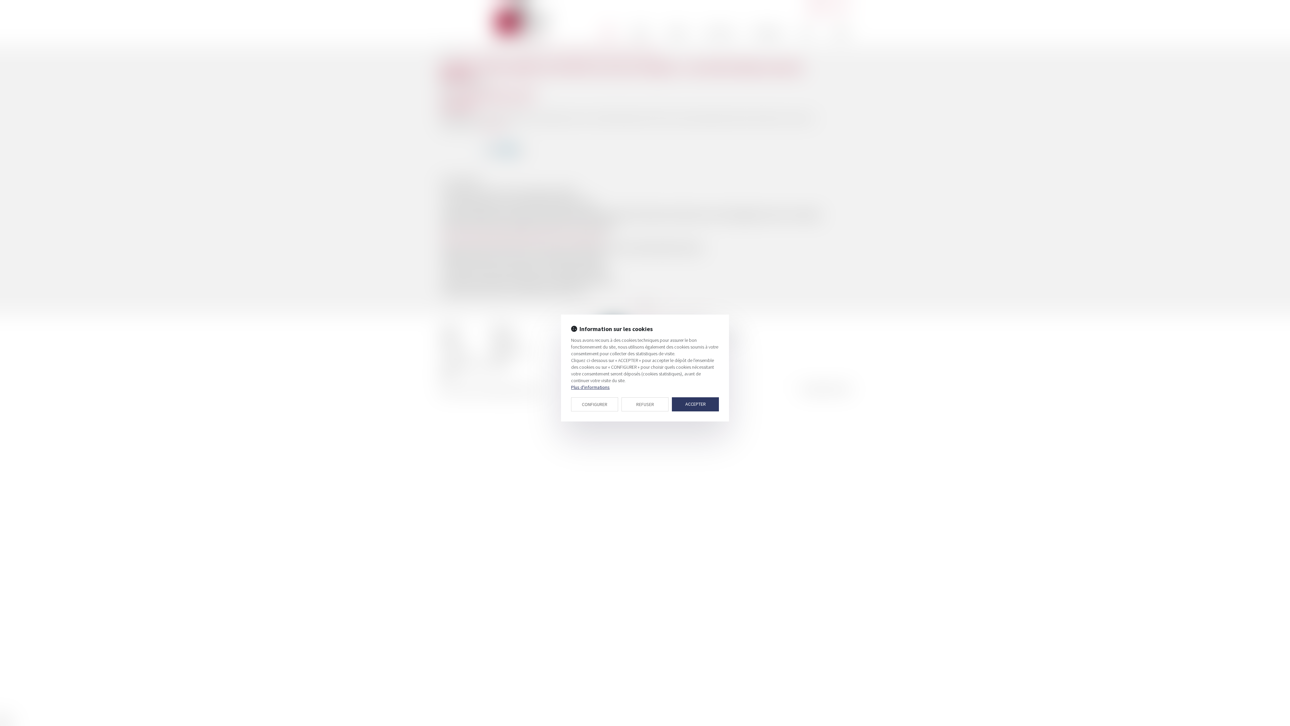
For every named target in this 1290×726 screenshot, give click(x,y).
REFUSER (645, 404)
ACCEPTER (695, 404)
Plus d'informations (590, 387)
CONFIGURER (594, 404)
